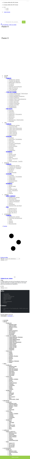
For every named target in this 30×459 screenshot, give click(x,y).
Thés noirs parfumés (15, 128)
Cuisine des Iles (13, 102)
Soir (10, 188)
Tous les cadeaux (14, 200)
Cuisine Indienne (14, 98)
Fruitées (11, 138)
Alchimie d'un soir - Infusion (6, 278)
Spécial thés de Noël (15, 206)
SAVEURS (9, 136)
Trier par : (3, 258)
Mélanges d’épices (15, 82)
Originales (12, 145)
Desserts (11, 116)
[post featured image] (10, 273)
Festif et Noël (13, 189)
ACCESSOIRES (7, 214)
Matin (10, 153)
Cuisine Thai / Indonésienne (17, 99)
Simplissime (12, 106)
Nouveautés (12, 91)
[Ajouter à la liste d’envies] (15, 277)
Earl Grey (12, 142)
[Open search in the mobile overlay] (15, 22)
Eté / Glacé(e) (13, 158)
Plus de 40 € (13, 213)
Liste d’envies (7, 12)
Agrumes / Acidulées (15, 139)
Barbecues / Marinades (16, 120)
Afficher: (3, 260)
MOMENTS (9, 152)
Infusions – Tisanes (15, 168)
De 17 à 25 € (13, 210)
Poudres (11, 84)
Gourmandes (13, 146)
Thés (10, 219)
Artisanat (12, 204)
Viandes (11, 111)
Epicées (11, 147)
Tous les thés (13, 127)
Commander (10, 315)
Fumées (11, 149)
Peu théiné (12, 156)
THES (5, 122)
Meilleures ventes (14, 80)
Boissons (12, 117)
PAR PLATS (9, 109)
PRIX (7, 207)
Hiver (10, 160)
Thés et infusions (14, 201)
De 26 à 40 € (13, 211)
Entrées (11, 110)
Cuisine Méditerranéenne (16, 96)
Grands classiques (15, 143)
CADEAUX (6, 194)
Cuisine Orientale (14, 103)
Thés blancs (12, 131)
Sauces (11, 118)
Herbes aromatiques (15, 86)
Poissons (11, 113)
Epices (11, 203)
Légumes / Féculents (15, 114)
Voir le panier (3, 315)
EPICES (5, 77)
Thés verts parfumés (15, 129)
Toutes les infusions (15, 167)
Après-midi (12, 154)
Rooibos (11, 170)
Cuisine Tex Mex (14, 104)
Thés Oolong (13, 132)
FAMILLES (8, 78)
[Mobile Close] (1, 317)
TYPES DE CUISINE (11, 92)
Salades (11, 121)
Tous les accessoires (15, 218)
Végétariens (12, 107)
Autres (11, 171)
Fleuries (11, 140)
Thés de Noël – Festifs (15, 161)
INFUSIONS (6, 163)
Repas (11, 157)
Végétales (12, 150)
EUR (7, 9)
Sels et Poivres (13, 88)
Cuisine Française (14, 95)
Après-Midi (12, 186)
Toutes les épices (14, 81)
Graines (11, 85)
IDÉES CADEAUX (10, 196)
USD (4, 7)
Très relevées (13, 89)
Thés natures (13, 134)
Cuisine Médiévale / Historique (18, 93)
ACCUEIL (6, 75)
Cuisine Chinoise (14, 100)
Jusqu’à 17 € (13, 208)
